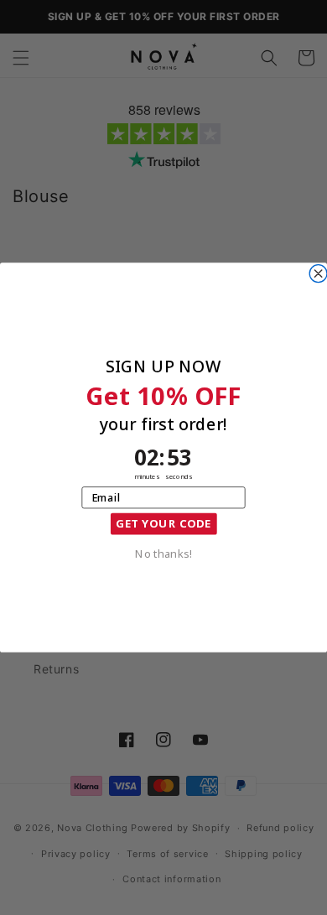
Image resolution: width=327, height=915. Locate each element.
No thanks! (163, 552)
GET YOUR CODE (163, 523)
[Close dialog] (318, 274)
